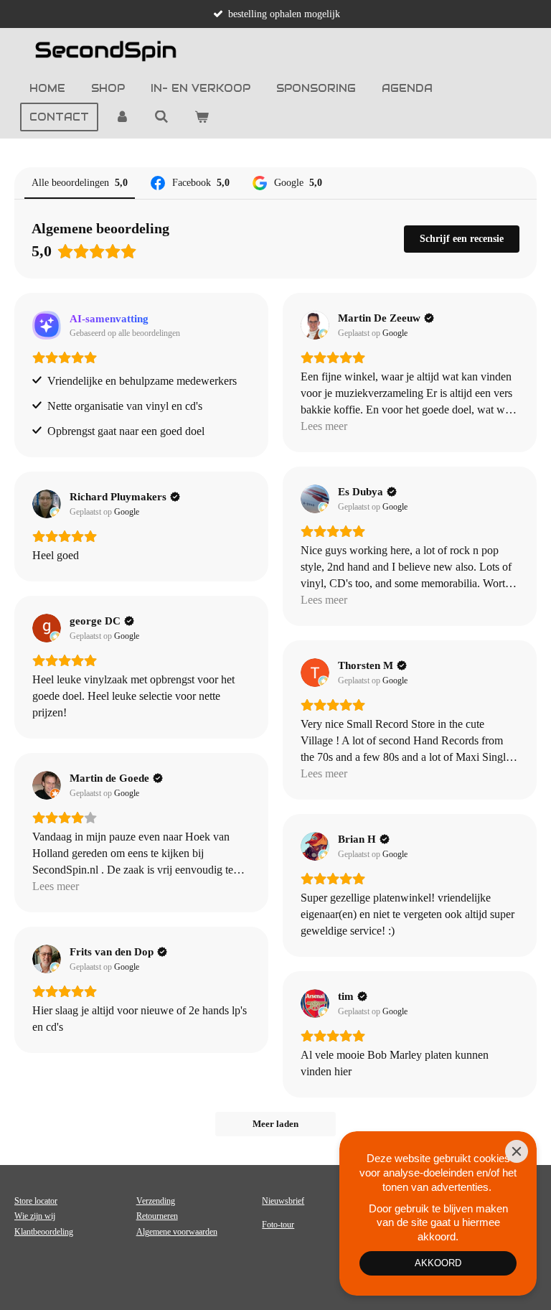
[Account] (121, 117)
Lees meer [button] (324, 426)
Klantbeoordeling (43, 1232)
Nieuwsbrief (283, 1201)
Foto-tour (278, 1225)
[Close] (516, 1151)
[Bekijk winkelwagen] (201, 117)
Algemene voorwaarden (176, 1232)
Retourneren (157, 1216)
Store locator (35, 1201)
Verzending (155, 1201)
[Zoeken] (162, 117)
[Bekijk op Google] (315, 325)
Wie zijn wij (34, 1216)
